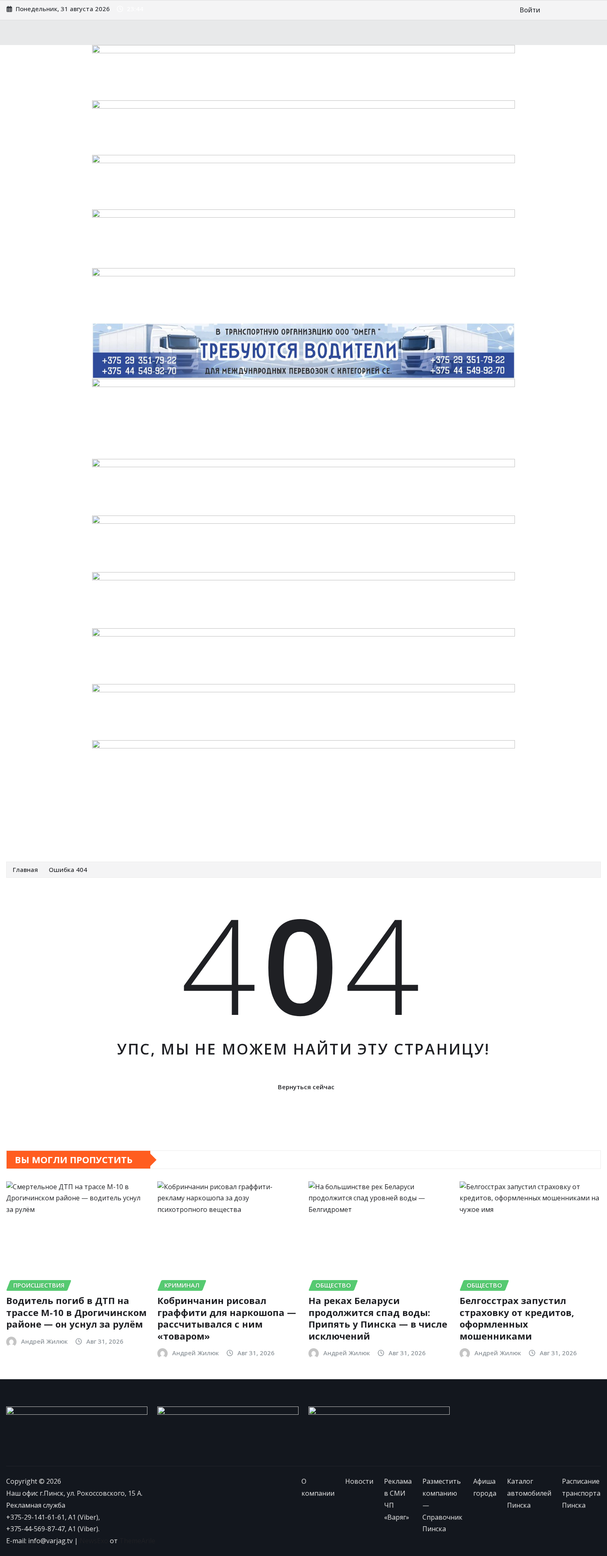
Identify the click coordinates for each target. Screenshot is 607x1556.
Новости (77, 819)
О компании (37, 819)
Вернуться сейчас (306, 1087)
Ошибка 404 (68, 869)
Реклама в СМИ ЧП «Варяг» (142, 819)
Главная (25, 869)
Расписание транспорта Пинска (68, 836)
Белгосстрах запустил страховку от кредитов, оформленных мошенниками (517, 1318)
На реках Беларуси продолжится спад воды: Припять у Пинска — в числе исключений (377, 1318)
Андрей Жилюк (44, 1341)
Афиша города (373, 819)
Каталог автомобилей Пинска (452, 819)
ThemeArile (137, 1540)
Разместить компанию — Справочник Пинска (269, 819)
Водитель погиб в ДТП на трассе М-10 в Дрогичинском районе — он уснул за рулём (76, 1312)
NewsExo (94, 1540)
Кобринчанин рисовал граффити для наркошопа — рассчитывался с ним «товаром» (226, 1318)
